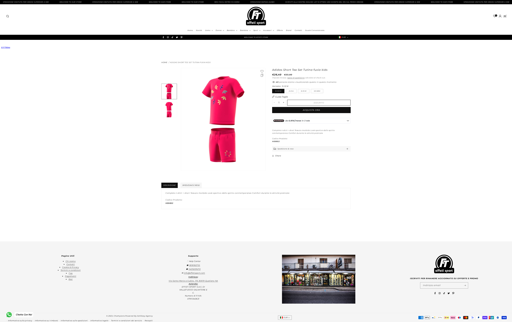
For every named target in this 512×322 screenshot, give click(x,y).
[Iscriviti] (465, 285)
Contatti (70, 264)
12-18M (318, 91)
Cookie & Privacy (70, 267)
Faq (71, 273)
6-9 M (305, 91)
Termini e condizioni (71, 270)
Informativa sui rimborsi (46, 320)
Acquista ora (311, 110)
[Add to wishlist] (262, 71)
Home (164, 62)
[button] (7, 16)
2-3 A (293, 91)
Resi (71, 279)
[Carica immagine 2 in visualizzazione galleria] (169, 110)
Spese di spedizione (296, 78)
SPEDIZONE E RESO (191, 185)
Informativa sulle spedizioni (74, 320)
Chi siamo (71, 261)
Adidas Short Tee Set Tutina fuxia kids (190, 62)
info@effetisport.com (194, 273)
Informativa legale (99, 320)
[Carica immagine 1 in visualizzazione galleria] (169, 91)
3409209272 (195, 269)
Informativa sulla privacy (20, 320)
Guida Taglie (281, 97)
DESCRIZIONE (169, 185)
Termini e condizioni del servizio (126, 320)
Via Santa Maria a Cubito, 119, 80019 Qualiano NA (193, 281)
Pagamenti (70, 276)
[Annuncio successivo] (292, 37)
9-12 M (279, 91)
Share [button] (278, 156)
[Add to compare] (262, 75)
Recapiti (149, 320)
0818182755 (194, 265)
